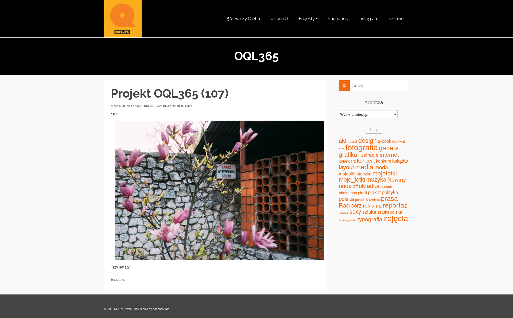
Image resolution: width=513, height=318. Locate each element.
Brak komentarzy (178, 106)
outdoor (386, 186)
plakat (374, 192)
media (364, 166)
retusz (343, 212)
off (355, 186)
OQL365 (119, 280)
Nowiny (396, 179)
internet (389, 154)
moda (381, 167)
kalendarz (347, 161)
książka (400, 160)
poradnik (361, 199)
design (367, 140)
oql (122, 106)
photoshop (348, 192)
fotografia (361, 146)
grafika (348, 154)
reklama (372, 205)
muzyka (376, 179)
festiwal (398, 141)
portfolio (374, 199)
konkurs (383, 161)
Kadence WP (161, 309)
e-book (384, 141)
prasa (389, 198)
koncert (366, 160)
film (341, 148)
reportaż (395, 204)
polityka (390, 192)
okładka (369, 185)
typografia (369, 219)
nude (345, 185)
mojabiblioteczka (355, 173)
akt (343, 140)
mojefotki (384, 172)
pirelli (362, 192)
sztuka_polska (347, 220)
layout (346, 167)
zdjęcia (395, 217)
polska (346, 198)
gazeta (389, 147)
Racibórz (350, 205)
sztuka (369, 211)
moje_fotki (352, 179)
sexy (355, 211)
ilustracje (368, 154)
